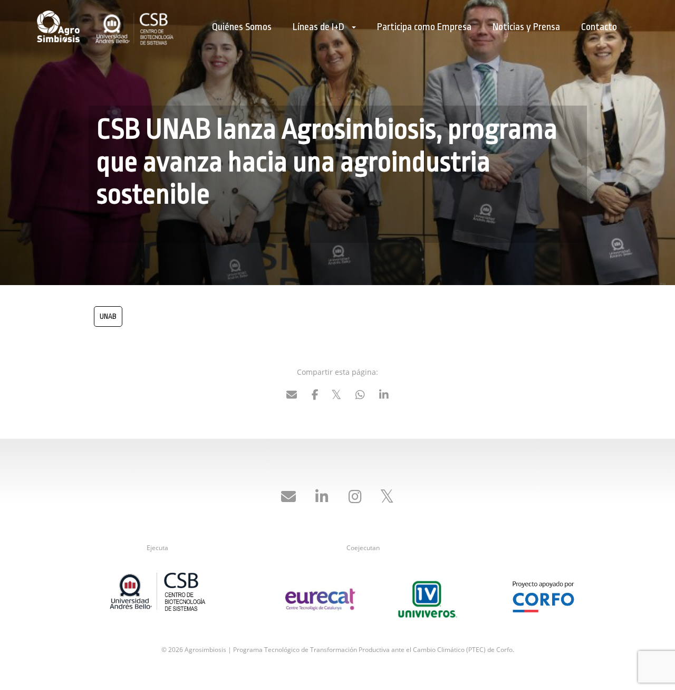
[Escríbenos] (288, 497)
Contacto (599, 27)
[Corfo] (543, 589)
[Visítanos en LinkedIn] (321, 497)
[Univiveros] (427, 597)
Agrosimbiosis (60, 26)
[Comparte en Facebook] (315, 396)
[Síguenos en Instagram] (354, 497)
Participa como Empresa (424, 27)
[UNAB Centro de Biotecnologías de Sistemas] (157, 594)
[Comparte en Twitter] (336, 396)
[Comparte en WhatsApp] (360, 396)
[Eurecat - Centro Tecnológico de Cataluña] (320, 598)
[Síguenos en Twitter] (386, 497)
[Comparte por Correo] (291, 396)
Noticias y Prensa (526, 27)
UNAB (108, 316)
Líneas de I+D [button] (319, 27)
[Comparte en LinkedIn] (383, 396)
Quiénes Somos (242, 27)
